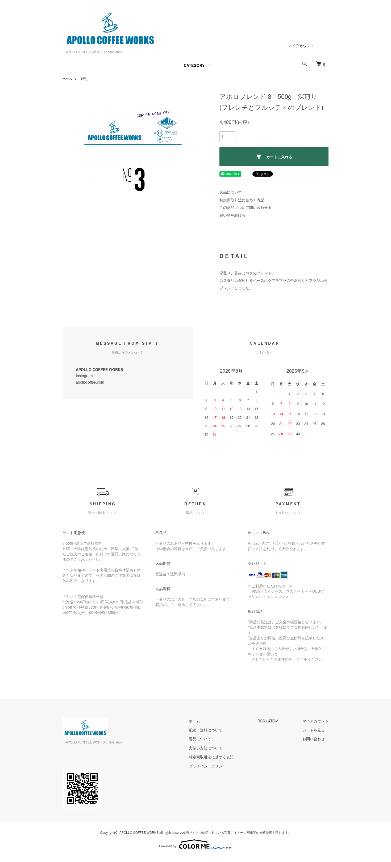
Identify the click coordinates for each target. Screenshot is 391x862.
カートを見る (313, 730)
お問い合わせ (313, 738)
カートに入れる (279, 156)
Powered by (167, 846)
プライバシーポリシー (207, 766)
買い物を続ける (232, 215)
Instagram (84, 375)
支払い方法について (205, 747)
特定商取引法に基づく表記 (241, 199)
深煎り (84, 78)
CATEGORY (194, 65)
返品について (230, 192)
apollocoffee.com (90, 382)
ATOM (273, 720)
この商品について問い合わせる (245, 207)
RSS (261, 720)
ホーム (67, 78)
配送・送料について (205, 730)
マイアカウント (301, 45)
